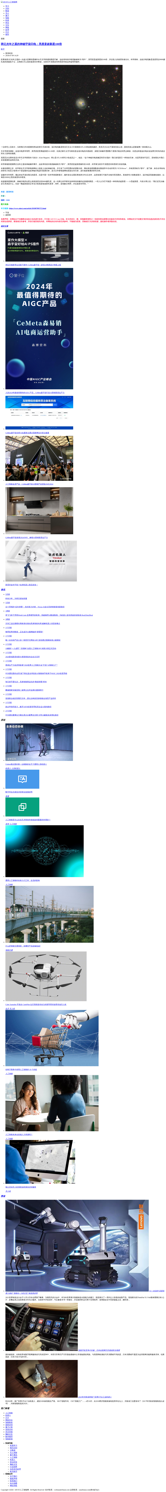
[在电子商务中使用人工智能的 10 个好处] (52, 1066)
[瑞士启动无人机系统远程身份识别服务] (40, 1183)
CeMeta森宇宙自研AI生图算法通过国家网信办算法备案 (27, 433)
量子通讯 (13, 1455)
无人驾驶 (13, 1453)
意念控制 (9, 1432)
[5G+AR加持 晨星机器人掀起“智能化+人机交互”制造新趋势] (77, 1291)
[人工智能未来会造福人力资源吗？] (52, 1131)
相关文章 (4, 226)
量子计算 (9, 1427)
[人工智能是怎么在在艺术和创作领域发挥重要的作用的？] (22, 816)
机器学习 (13, 1445)
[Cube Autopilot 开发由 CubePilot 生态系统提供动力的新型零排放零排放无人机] (46, 1001)
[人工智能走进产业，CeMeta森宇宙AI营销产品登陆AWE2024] (39, 480)
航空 (3, 49)
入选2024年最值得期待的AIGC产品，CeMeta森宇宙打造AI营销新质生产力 (34, 393)
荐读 (3, 1196)
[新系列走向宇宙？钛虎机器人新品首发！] (41, 581)
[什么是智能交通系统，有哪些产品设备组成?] (49, 942)
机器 (7, 20)
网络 (7, 27)
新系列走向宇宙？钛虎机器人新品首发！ (21, 585)
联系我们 (13, 1481)
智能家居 (9, 1439)
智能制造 (9, 1422)
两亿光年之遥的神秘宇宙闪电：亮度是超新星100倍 (31, 44)
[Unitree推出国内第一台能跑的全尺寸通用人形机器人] (39, 760)
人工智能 (9, 1413)
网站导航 (13, 1486)
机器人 (8, 1415)
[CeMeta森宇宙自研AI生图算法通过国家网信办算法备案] (39, 429)
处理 (7, 30)
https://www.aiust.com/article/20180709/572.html (27, 208)
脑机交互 (9, 1434)
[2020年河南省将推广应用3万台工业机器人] (41, 1397)
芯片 (7, 32)
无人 (7, 13)
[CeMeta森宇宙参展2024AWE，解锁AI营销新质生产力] (39, 534)
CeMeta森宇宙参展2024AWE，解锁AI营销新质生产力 (26, 538)
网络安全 (9, 1420)
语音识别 (9, 1429)
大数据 (12, 1450)
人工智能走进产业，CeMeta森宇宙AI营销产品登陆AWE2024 (29, 484)
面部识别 (9, 1425)
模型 (7, 34)
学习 (7, 6)
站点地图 (13, 1483)
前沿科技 (13, 1462)
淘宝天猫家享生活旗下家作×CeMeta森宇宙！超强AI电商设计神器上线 (33, 265)
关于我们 (13, 1476)
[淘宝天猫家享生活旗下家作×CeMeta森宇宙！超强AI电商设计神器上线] (39, 261)
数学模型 (9, 1437)
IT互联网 (13, 1467)
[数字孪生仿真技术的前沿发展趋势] (22, 788)
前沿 (7, 23)
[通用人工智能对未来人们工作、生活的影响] (44, 876)
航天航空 (13, 1471)
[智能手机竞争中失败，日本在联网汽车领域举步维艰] (41, 1350)
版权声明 (13, 1479)
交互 (7, 25)
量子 (7, 16)
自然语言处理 (15, 1469)
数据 (7, 11)
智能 (7, 18)
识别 (7, 8)
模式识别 (13, 1448)
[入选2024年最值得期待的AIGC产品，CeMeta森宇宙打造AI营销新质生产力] (39, 389)
